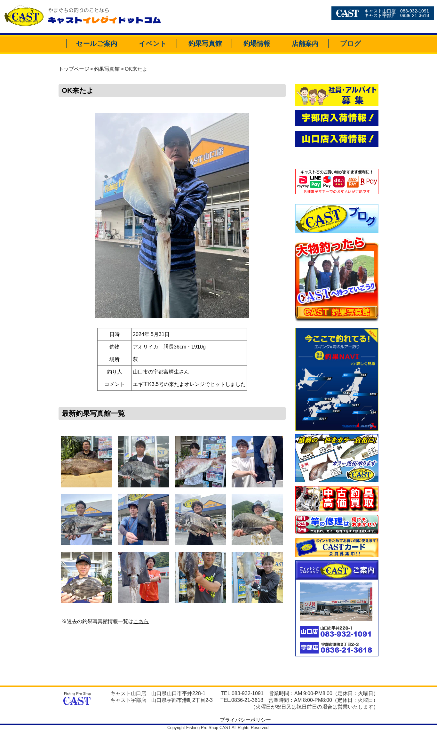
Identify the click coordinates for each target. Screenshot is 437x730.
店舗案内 (305, 43)
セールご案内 (96, 43)
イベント (153, 43)
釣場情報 (256, 43)
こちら (141, 621)
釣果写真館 (205, 43)
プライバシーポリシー (245, 720)
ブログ (350, 43)
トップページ (74, 69)
